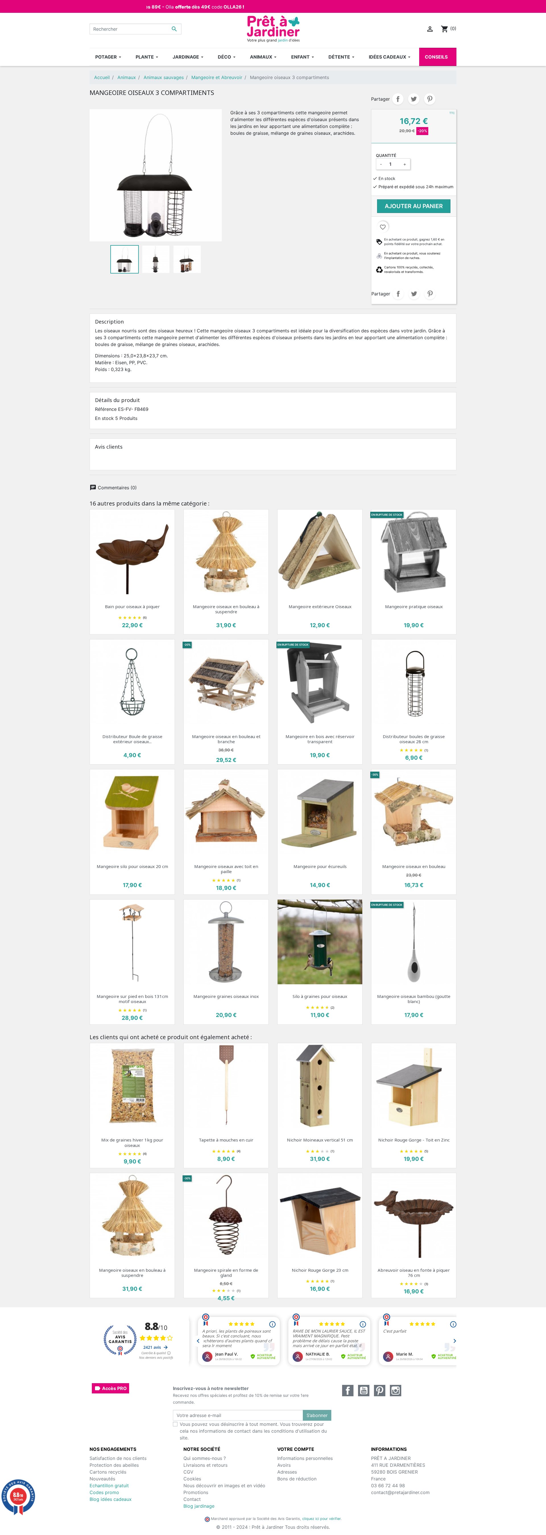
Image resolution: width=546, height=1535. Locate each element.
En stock (104, 418)
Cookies (192, 1479)
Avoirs (284, 1465)
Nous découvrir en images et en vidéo (224, 1485)
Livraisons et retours (205, 1465)
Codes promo (104, 1492)
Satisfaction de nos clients (118, 1458)
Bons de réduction (297, 1479)
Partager (398, 99)
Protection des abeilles (114, 1465)
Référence (106, 409)
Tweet (413, 99)
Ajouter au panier (414, 206)
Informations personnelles (305, 1458)
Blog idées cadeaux (111, 1499)
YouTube (363, 1390)
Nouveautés (102, 1479)
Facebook (347, 1390)
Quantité (386, 155)
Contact (192, 1499)
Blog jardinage (198, 1506)
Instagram (395, 1390)
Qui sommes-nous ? (204, 1458)
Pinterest (429, 99)
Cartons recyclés (108, 1472)
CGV (188, 1472)
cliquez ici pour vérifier (321, 1519)
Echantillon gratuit (109, 1485)
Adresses (287, 1472)
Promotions (195, 1492)
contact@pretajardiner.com (400, 1492)
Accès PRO (110, 1388)
